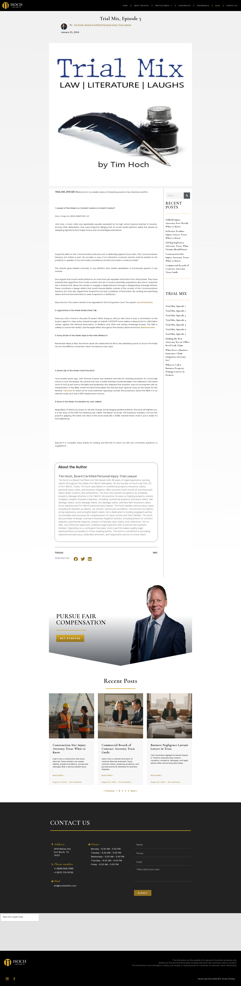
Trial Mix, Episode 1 (176, 306)
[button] (75, 559)
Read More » (58, 775)
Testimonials (203, 6)
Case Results (184, 6)
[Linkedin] (7, 979)
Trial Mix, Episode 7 (176, 334)
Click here (67, 390)
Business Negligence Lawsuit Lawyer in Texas (169, 747)
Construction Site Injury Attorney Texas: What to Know (177, 257)
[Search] (187, 195)
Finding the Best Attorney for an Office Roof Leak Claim (178, 342)
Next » (134, 791)
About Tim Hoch (141, 6)
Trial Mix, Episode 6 (176, 329)
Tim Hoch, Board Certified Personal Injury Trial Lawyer (102, 25)
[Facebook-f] (14, 979)
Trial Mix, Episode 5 (176, 324)
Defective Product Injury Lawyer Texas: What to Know (176, 234)
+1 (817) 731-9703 (63, 872)
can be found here (145, 302)
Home (125, 6)
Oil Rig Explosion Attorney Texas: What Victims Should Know (177, 246)
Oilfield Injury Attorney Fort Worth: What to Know (177, 223)
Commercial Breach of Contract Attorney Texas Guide (177, 269)
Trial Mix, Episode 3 (176, 315)
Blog (217, 6)
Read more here (148, 327)
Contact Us (231, 6)
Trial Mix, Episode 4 (176, 320)
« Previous (109, 791)
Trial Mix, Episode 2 (176, 310)
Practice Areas (162, 6)
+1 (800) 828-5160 (63, 868)
